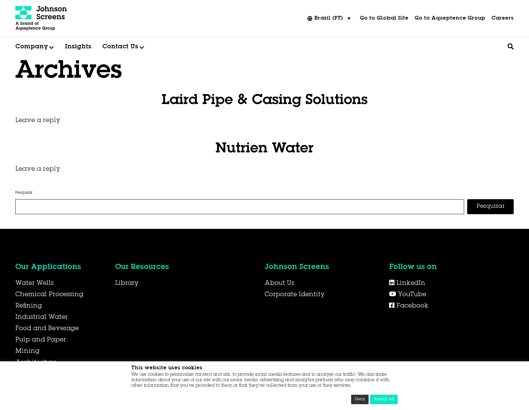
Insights (78, 47)
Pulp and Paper (40, 340)
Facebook (411, 306)
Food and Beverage (47, 329)
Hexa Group (116, 137)
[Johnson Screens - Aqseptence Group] (41, 18)
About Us (279, 284)
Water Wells (34, 284)
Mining (27, 351)
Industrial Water (41, 318)
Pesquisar (23, 193)
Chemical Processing (49, 295)
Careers (502, 18)
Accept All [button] (384, 399)
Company (31, 47)
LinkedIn (410, 284)
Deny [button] (360, 399)
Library (127, 284)
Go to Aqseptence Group (450, 18)
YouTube (411, 295)
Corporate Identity (294, 295)
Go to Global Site (384, 18)
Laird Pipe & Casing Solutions (265, 101)
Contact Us (120, 47)
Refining (28, 306)
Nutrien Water (264, 149)
